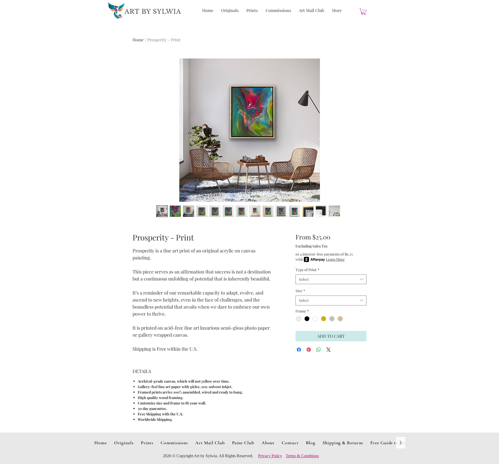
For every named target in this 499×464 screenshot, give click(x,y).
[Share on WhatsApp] (319, 350)
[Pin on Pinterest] (309, 350)
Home (138, 39)
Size (300, 290)
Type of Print (307, 269)
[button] (363, 11)
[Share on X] (328, 350)
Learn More (335, 259)
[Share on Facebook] (299, 350)
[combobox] (331, 279)
